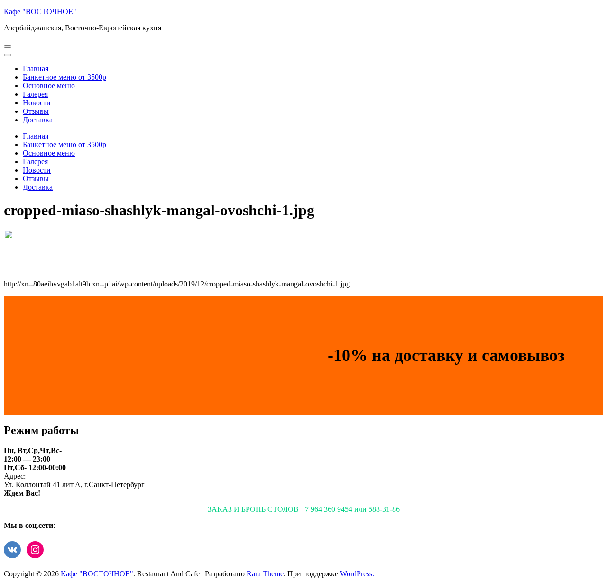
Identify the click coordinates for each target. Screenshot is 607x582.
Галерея (35, 94)
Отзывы (36, 111)
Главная (35, 69)
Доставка (38, 120)
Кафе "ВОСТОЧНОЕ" (40, 12)
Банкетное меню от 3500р (64, 77)
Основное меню (49, 86)
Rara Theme (265, 574)
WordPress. (357, 574)
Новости (37, 103)
